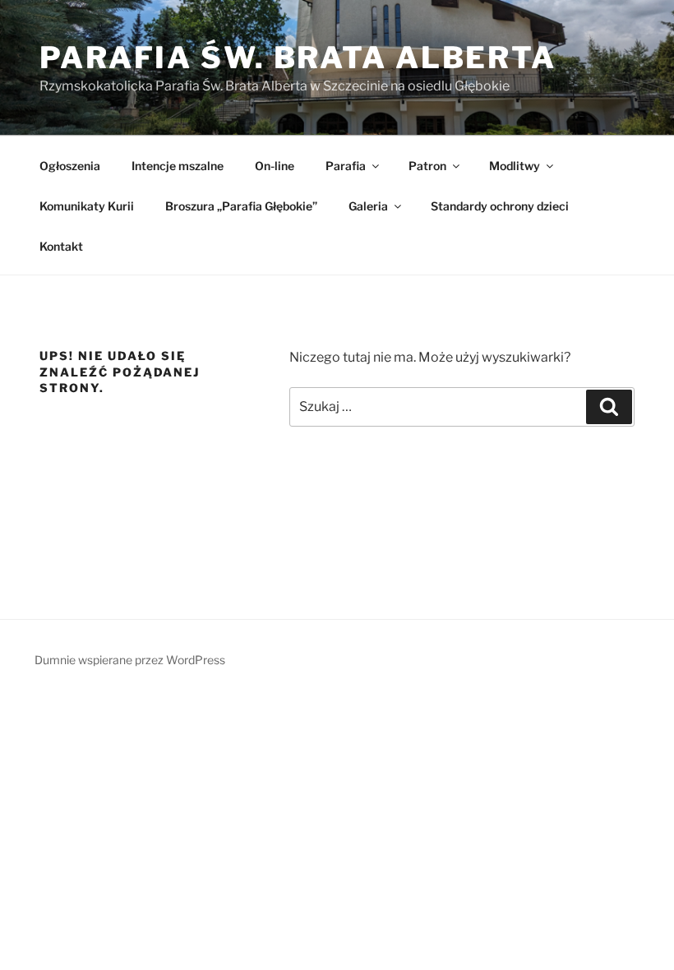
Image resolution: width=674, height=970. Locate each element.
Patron (427, 166)
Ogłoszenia (69, 166)
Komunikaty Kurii (86, 206)
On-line (274, 166)
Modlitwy (514, 166)
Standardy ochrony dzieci (500, 206)
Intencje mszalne (178, 166)
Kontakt (61, 246)
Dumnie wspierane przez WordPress (130, 660)
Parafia (345, 166)
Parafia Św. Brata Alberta (297, 57)
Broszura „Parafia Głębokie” (241, 206)
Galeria (368, 206)
